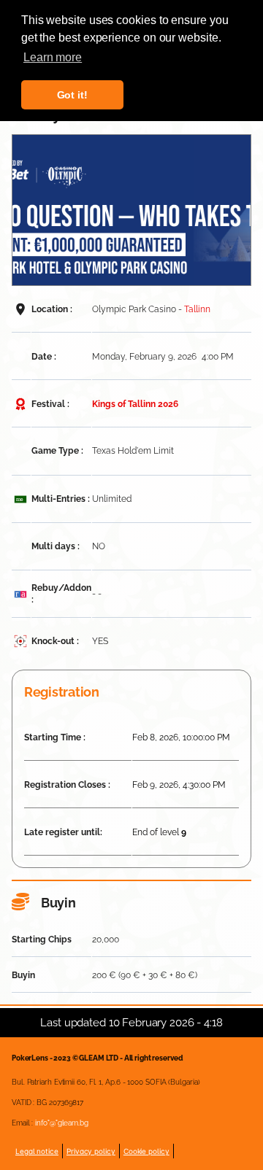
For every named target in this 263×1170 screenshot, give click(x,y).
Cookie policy (146, 1151)
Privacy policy (90, 1151)
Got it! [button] (72, 95)
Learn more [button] (52, 57)
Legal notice (36, 1151)
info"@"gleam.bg (61, 1123)
